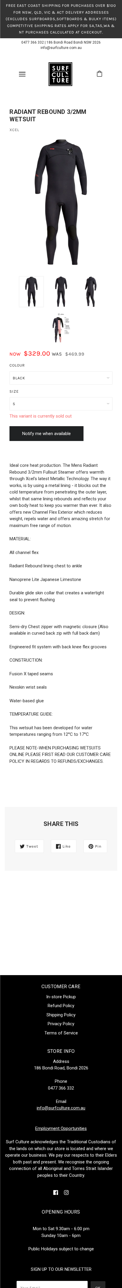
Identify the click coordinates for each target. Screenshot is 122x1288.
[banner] (60, 73)
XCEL (14, 130)
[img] (55, 1192)
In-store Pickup (61, 996)
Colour (17, 365)
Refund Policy (61, 1005)
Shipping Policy (61, 1015)
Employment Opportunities (61, 1128)
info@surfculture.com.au (61, 48)
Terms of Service (61, 1033)
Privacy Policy (61, 1023)
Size (14, 391)
